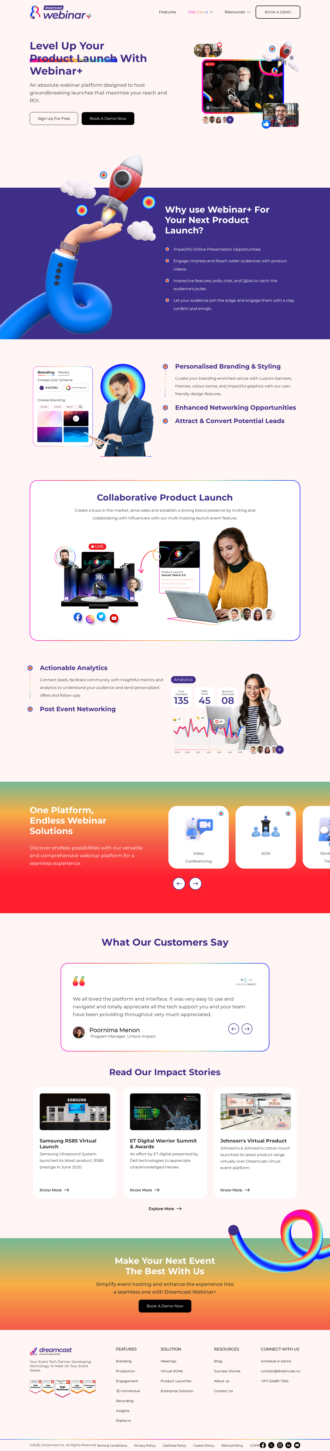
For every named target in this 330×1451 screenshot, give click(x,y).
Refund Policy (232, 1445)
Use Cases (198, 12)
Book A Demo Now (108, 118)
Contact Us (223, 1391)
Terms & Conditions (112, 1445)
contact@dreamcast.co (280, 1371)
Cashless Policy (174, 1445)
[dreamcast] (62, 1353)
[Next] (195, 883)
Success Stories (227, 1371)
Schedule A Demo (276, 1361)
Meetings (168, 1361)
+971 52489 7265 (274, 1381)
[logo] (61, 12)
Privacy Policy (145, 1445)
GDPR (254, 1445)
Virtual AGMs (172, 1371)
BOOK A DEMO (278, 12)
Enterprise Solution (177, 1391)
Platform (123, 1421)
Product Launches (176, 1381)
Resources (235, 12)
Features (167, 12)
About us (221, 1381)
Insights (122, 1411)
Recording (125, 1401)
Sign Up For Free (54, 118)
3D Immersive (128, 1391)
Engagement (127, 1381)
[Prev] (179, 883)
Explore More (161, 1208)
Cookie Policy (203, 1445)
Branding (124, 1361)
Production (125, 1371)
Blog (218, 1361)
